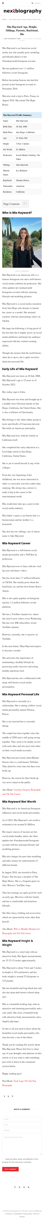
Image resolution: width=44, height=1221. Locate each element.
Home (4, 19)
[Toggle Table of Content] (23, 203)
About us (38, 1211)
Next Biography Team (12, 38)
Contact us (9, 1214)
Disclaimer (18, 1214)
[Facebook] (4, 1096)
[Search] (32, 3)
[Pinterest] (12, 1096)
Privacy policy (27, 1214)
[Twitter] (8, 1096)
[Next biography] (22, 11)
